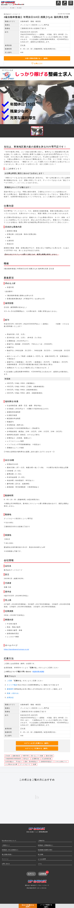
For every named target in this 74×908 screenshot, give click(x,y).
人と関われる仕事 (11, 764)
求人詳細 (19, 7)
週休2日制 (49, 756)
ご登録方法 (41, 840)
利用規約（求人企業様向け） (10, 850)
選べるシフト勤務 (37, 756)
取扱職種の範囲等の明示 (45, 850)
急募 (34, 764)
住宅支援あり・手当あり (13, 761)
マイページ (5, 859)
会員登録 (43, 873)
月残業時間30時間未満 (13, 758)
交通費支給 (36, 758)
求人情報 (40, 854)
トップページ (4, 7)
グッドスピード (25, 764)
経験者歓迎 (16, 756)
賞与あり (26, 758)
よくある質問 (42, 859)
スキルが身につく (61, 761)
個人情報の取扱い (7, 854)
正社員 (7, 756)
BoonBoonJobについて (9, 840)
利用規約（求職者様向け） (46, 845)
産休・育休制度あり (31, 761)
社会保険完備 (46, 758)
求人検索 (12, 7)
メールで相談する (46, 906)
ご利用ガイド (6, 845)
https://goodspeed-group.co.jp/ (16, 649)
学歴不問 (26, 756)
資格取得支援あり (47, 761)
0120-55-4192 (38, 671)
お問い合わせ (6, 863)
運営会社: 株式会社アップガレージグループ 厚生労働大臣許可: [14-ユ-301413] (37, 887)
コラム (40, 863)
